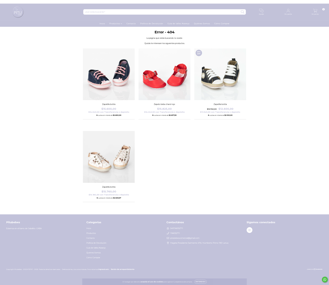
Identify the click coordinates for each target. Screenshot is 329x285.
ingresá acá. (103, 269)
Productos (115, 23)
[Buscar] (243, 12)
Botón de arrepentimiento (122, 269)
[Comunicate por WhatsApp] (325, 279)
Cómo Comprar (222, 23)
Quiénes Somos (202, 23)
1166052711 (175, 233)
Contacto (131, 23)
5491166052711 (176, 228)
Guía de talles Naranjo (178, 23)
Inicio (102, 23)
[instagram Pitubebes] (3, 2)
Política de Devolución (151, 23)
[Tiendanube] (315, 270)
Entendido (200, 282)
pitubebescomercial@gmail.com (184, 238)
